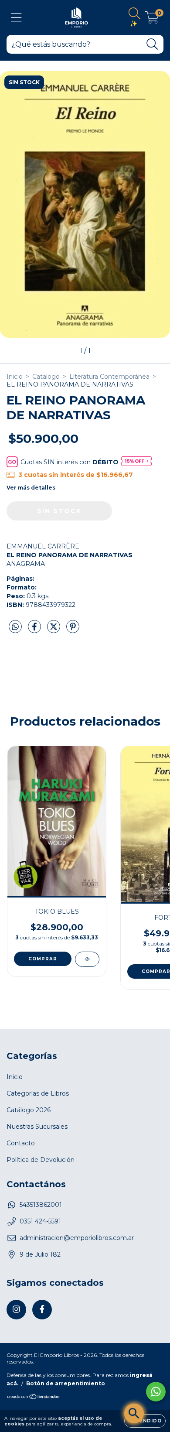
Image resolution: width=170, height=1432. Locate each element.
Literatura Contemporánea (109, 376)
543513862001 (41, 1205)
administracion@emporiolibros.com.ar (77, 1238)
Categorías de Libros (38, 1093)
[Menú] (16, 18)
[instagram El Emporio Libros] (16, 1309)
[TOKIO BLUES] (87, 959)
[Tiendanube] (34, 1397)
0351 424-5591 (40, 1221)
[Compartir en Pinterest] (72, 630)
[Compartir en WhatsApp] (15, 627)
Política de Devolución (41, 1160)
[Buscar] (152, 44)
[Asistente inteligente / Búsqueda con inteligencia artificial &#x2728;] (134, 1413)
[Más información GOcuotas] (136, 461)
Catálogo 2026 (29, 1110)
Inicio (15, 376)
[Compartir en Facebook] (35, 630)
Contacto (21, 1143)
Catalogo (46, 376)
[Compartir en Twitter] (54, 630)
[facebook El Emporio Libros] (42, 1309)
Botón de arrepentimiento (65, 1383)
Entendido (145, 1421)
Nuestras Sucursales (37, 1127)
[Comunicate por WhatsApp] (156, 1391)
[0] (152, 20)
